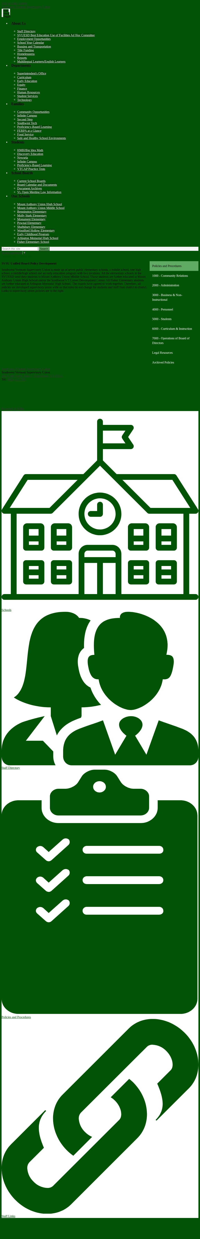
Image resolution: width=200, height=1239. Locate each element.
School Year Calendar (30, 42)
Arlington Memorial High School (37, 238)
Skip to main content (14, 3)
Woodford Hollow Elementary (36, 230)
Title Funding (25, 50)
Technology (24, 100)
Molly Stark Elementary (32, 215)
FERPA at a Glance (29, 130)
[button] (103, 25)
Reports (22, 57)
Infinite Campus (27, 115)
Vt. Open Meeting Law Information (39, 192)
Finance (22, 88)
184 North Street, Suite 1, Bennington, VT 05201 (32, 376)
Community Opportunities (33, 111)
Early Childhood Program (33, 234)
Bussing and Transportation (34, 46)
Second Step (25, 119)
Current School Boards (31, 181)
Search (44, 248)
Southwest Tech (27, 123)
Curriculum (24, 77)
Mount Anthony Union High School (39, 204)
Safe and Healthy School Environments (41, 138)
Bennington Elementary (31, 211)
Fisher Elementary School (33, 241)
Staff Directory (26, 31)
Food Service (25, 134)
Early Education (27, 81)
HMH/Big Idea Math (30, 150)
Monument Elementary (31, 219)
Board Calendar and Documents (37, 184)
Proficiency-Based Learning (34, 126)
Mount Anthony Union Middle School (40, 208)
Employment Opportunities (34, 39)
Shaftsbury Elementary (31, 226)
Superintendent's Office (31, 73)
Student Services (27, 96)
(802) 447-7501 (16, 379)
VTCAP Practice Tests (31, 169)
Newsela (22, 157)
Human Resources (28, 92)
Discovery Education (30, 154)
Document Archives (29, 188)
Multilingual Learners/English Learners (41, 61)
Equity (21, 84)
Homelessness (26, 54)
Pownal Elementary (29, 223)
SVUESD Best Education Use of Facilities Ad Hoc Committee (56, 35)
